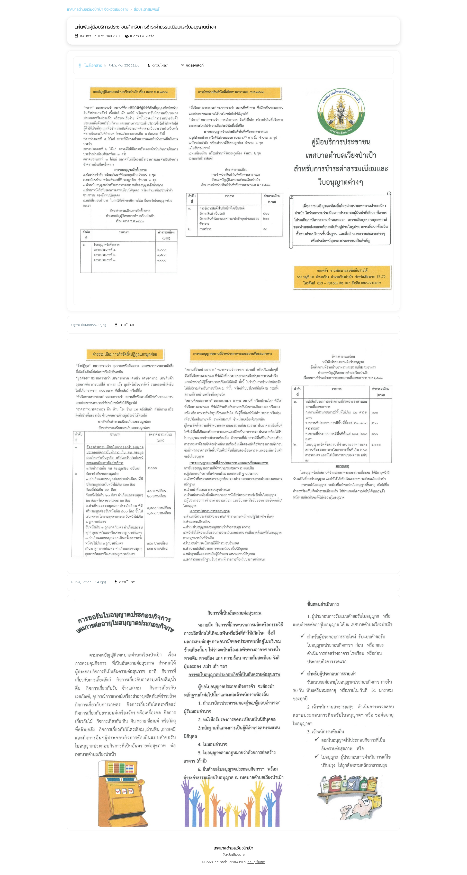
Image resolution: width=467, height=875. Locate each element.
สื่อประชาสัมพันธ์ (146, 9)
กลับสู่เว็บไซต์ (256, 862)
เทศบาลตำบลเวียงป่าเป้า (97, 9)
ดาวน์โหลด (157, 65)
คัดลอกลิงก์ (192, 65)
